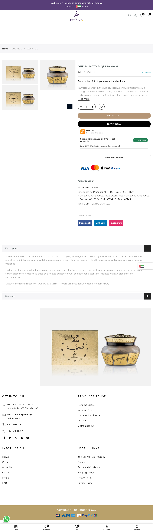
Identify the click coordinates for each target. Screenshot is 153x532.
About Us (7, 467)
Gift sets (82, 420)
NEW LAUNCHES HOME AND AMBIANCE (126, 195)
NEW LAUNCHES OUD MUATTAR (96, 199)
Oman (5, 472)
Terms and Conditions (89, 467)
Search (81, 462)
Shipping (96, 81)
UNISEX (105, 203)
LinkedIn (100, 223)
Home (5, 49)
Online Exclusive (86, 425)
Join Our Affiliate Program (91, 457)
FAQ (4, 483)
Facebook (85, 223)
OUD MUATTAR (123, 199)
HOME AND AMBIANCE (90, 195)
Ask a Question (86, 181)
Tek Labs (119, 157)
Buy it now (114, 124)
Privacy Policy (85, 483)
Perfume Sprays (86, 405)
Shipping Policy (86, 472)
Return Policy (85, 477)
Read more (83, 99)
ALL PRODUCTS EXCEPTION (119, 192)
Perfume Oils (84, 410)
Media (5, 477)
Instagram (116, 223)
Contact (6, 462)
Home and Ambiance (89, 415)
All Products (96, 192)
